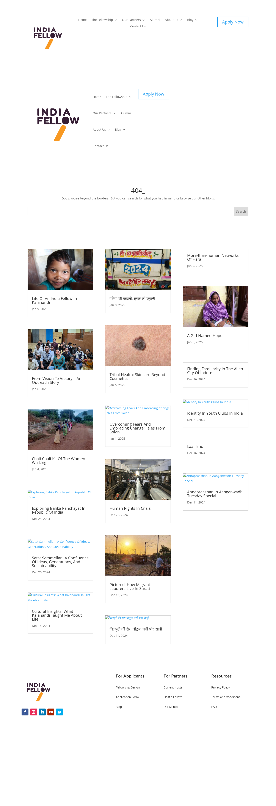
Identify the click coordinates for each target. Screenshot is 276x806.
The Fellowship (102, 20)
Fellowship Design (128, 687)
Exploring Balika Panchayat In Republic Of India (58, 510)
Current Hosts (173, 687)
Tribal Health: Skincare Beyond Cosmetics (137, 376)
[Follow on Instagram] (33, 712)
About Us (171, 20)
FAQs (214, 707)
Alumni (155, 20)
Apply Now (233, 22)
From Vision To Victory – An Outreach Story (56, 380)
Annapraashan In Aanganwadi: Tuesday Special (214, 493)
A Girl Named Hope (204, 335)
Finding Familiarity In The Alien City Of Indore (215, 370)
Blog (190, 20)
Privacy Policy (220, 687)
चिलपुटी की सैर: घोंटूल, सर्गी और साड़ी (136, 629)
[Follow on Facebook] (25, 712)
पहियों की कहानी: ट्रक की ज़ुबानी (132, 298)
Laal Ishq (195, 446)
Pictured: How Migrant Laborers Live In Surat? (130, 586)
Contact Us (138, 26)
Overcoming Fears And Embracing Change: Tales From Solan (137, 428)
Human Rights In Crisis (130, 508)
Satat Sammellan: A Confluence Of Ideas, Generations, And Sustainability (60, 561)
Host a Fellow (173, 697)
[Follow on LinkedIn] (42, 712)
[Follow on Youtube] (50, 712)
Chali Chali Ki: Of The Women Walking (58, 460)
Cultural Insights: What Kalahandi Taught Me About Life (57, 615)
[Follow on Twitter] (59, 712)
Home (82, 20)
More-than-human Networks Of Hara (213, 257)
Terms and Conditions (225, 697)
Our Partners (131, 20)
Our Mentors (172, 707)
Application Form (127, 697)
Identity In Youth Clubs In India (215, 413)
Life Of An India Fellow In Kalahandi (54, 300)
